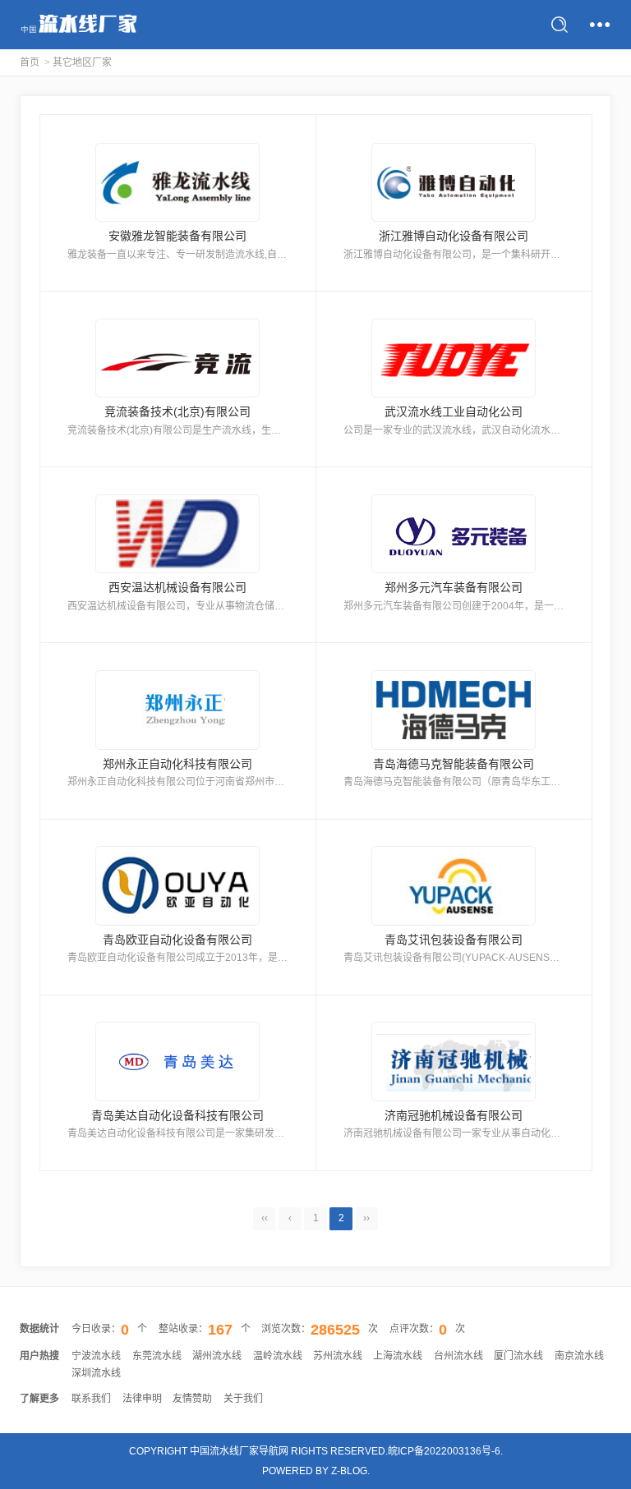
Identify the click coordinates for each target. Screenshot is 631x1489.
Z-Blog (349, 1471)
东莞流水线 (157, 1356)
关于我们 (243, 1398)
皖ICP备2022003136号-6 (444, 1451)
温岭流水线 (277, 1356)
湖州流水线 (217, 1356)
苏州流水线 (337, 1356)
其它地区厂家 (82, 62)
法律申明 (142, 1398)
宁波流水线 (96, 1356)
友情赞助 (192, 1398)
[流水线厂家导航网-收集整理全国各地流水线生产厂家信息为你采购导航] (78, 24)
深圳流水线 (96, 1373)
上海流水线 (397, 1356)
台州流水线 (458, 1356)
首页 (29, 62)
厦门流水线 (518, 1356)
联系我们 (91, 1398)
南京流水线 (579, 1356)
